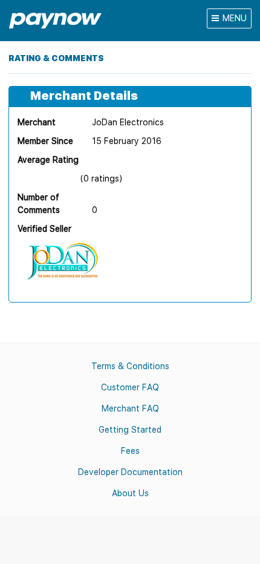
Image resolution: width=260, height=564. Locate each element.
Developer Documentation (130, 472)
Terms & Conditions (130, 366)
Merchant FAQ (130, 408)
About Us (130, 493)
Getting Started (130, 429)
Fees (130, 451)
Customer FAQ (130, 387)
